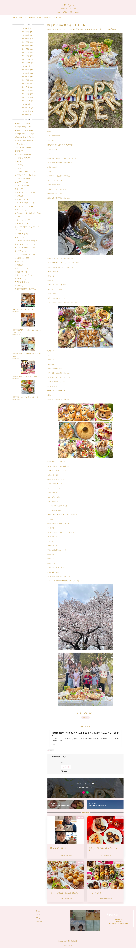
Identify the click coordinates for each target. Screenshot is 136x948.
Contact (39, 921)
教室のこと (114, 29)
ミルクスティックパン (23, 244)
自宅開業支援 (20, 282)
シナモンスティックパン (24, 175)
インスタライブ (21, 158)
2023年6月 (26, 39)
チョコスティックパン (23, 192)
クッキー (18, 165)
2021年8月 (26, 115)
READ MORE (85, 926)
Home (38, 911)
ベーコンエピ (20, 234)
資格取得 (18, 286)
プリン (17, 230)
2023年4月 (26, 46)
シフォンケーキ (21, 178)
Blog (38, 918)
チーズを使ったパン (22, 203)
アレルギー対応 (21, 154)
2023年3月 (26, 49)
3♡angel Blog (80, 29)
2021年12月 (26, 101)
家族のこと (19, 261)
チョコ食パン (20, 199)
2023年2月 (26, 52)
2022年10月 (26, 66)
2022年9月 (26, 70)
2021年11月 (26, 104)
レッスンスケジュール (23, 254)
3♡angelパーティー (22, 140)
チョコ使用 (19, 196)
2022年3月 (26, 90)
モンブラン (19, 251)
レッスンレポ (20, 258)
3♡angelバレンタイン (23, 134)
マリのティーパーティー (98, 29)
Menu (38, 914)
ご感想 (17, 151)
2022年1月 (26, 97)
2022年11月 (26, 63)
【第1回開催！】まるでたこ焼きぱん (26, 376)
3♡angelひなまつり (22, 127)
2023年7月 (26, 35)
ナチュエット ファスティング (26, 213)
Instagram (62, 941)
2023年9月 (26, 28)
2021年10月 (26, 108)
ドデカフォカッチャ (23, 206)
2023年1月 (26, 56)
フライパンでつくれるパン (25, 227)
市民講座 (18, 265)
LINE (65, 771)
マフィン (18, 237)
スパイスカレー (21, 185)
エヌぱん (18, 161)
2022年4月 (26, 87)
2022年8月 (26, 73)
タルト (17, 189)
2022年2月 (26, 94)
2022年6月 (26, 80)
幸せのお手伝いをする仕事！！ (24, 309)
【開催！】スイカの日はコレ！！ (25, 397)
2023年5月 (26, 42)
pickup (51, 750)
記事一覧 (66, 767)
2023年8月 (26, 32)
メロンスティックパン (23, 248)
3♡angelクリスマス (22, 130)
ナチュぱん (19, 210)
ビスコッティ (20, 223)
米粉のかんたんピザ (22, 275)
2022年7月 (26, 77)
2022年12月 (26, 59)
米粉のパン (19, 279)
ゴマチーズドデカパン (23, 172)
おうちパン (19, 144)
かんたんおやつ (21, 147)
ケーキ (17, 168)
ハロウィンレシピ (22, 220)
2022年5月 (26, 83)
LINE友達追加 (72, 941)
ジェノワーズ (20, 182)
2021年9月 (26, 111)
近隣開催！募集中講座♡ (24, 289)
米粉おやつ (19, 272)
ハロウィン (19, 216)
